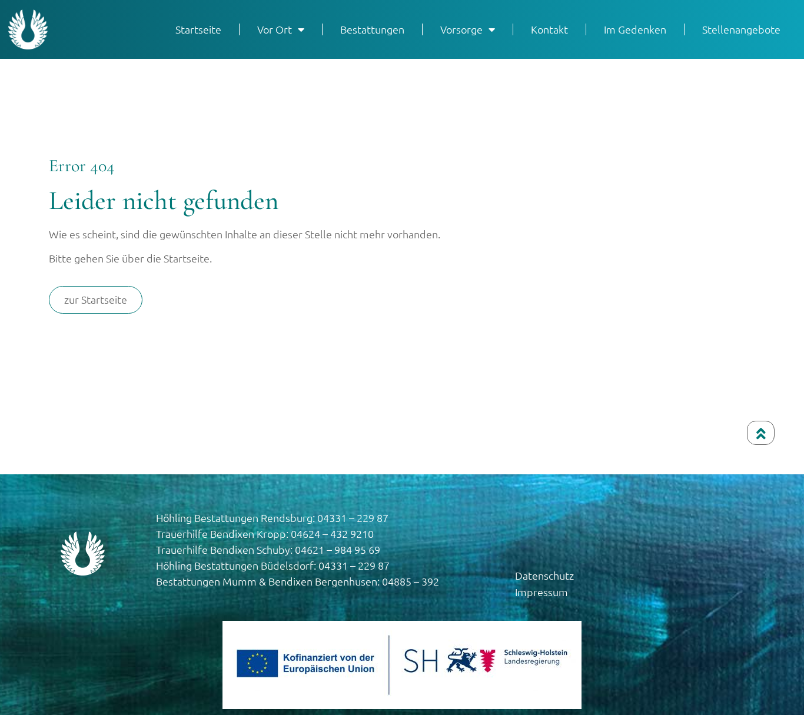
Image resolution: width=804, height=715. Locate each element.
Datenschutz (544, 575)
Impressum (541, 591)
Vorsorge (461, 29)
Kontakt (549, 29)
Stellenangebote (741, 29)
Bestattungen (372, 29)
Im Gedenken (635, 29)
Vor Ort (274, 29)
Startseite (198, 29)
